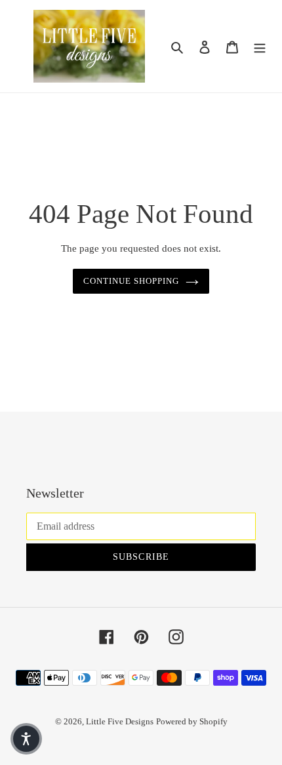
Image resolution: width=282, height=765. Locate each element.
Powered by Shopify (192, 721)
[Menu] (259, 45)
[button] (26, 739)
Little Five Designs (119, 721)
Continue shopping (131, 281)
